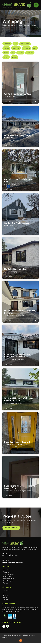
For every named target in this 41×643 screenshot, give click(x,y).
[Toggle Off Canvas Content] (36, 5)
